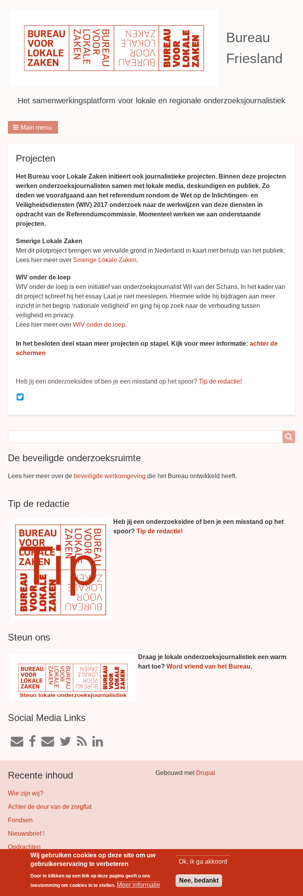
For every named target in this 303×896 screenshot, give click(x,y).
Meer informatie (138, 884)
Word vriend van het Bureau (208, 666)
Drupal (205, 772)
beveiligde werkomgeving (110, 476)
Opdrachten (24, 847)
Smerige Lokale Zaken (105, 260)
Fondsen (20, 820)
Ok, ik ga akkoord (203, 861)
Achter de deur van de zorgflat (50, 806)
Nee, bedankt (199, 880)
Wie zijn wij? (25, 793)
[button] (33, 127)
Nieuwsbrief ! (26, 833)
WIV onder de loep (99, 324)
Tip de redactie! (220, 381)
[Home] (117, 48)
